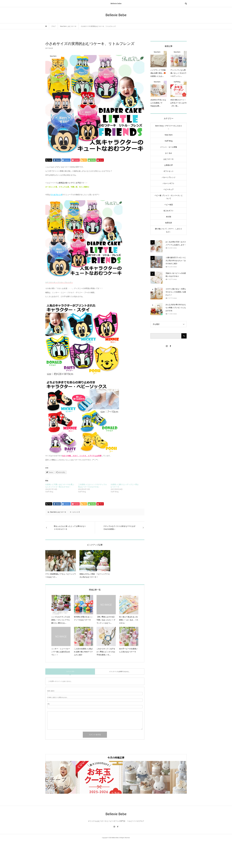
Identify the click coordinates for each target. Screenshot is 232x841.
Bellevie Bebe (116, 15)
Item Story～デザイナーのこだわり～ (168, 127)
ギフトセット (168, 171)
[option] (68, 777)
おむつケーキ (61, 512)
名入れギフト (168, 210)
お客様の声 (168, 165)
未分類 (168, 216)
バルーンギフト (168, 183)
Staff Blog (169, 141)
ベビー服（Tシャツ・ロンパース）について (169, 197)
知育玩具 (168, 223)
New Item (53, 512)
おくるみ (168, 153)
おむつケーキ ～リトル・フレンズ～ (59, 282)
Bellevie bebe (116, 3)
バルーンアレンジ (168, 177)
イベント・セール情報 (168, 147)
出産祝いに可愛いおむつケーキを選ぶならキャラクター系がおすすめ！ (59, 485)
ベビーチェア (168, 189)
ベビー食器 (168, 204)
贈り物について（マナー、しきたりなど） (168, 230)
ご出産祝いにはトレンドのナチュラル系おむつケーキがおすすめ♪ (92, 485)
